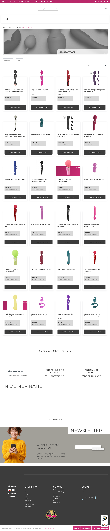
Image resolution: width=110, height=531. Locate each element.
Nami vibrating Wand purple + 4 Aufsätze (94, 90)
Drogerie (34, 19)
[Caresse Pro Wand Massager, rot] (15, 213)
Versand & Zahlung (58, 492)
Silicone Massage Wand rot (41, 269)
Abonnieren (98, 449)
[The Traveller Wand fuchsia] (94, 168)
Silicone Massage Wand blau (15, 179)
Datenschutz (56, 502)
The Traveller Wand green (40, 134)
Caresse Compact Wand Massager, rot (93, 270)
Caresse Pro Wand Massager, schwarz (68, 225)
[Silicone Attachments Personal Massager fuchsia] (42, 302)
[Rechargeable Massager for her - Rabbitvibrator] (68, 78)
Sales (52, 19)
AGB (54, 500)
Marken (14, 19)
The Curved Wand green (66, 269)
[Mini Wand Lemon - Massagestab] (15, 257)
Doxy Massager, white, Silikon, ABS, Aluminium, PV (15, 135)
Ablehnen (76, 528)
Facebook (84, 490)
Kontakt (55, 494)
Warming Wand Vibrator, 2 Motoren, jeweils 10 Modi (14, 90)
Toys (23, 19)
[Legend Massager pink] (42, 78)
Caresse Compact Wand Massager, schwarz (40, 180)
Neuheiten (63, 19)
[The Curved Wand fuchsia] (42, 213)
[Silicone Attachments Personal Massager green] (94, 302)
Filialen (98, 1)
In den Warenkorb (15, 107)
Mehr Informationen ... (49, 528)
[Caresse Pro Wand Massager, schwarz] (68, 213)
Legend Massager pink (39, 90)
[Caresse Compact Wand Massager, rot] (94, 257)
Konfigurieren (86, 528)
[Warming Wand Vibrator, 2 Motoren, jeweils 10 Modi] (15, 78)
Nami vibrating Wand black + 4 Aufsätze (68, 135)
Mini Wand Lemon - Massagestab (12, 270)
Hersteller (7, 60)
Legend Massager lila (65, 314)
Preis (18, 60)
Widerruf (55, 498)
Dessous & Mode (87, 19)
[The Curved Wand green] (68, 257)
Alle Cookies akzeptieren (100, 528)
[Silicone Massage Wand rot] (42, 257)
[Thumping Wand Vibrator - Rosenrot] (94, 123)
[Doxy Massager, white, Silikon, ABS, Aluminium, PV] (15, 123)
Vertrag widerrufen (88, 497)
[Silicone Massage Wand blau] (15, 168)
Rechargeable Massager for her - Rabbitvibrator (67, 90)
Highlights (101, 19)
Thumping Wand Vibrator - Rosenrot (94, 135)
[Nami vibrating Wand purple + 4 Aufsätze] (94, 78)
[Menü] (107, 516)
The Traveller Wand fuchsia (94, 179)
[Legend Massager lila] (68, 302)
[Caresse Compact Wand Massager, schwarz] (42, 168)
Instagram (85, 492)
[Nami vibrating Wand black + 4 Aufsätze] (68, 123)
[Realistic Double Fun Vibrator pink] (94, 213)
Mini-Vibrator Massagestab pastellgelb (14, 315)
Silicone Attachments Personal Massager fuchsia (41, 315)
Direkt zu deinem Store (55, 419)
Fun (44, 19)
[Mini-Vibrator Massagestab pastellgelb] (15, 302)
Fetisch (74, 19)
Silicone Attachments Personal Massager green (93, 315)
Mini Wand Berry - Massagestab (64, 180)
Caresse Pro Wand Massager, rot (15, 225)
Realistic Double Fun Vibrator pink (91, 225)
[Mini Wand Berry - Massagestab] (68, 168)
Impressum (56, 496)
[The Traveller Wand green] (42, 123)
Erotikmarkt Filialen (59, 490)
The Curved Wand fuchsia (40, 224)
